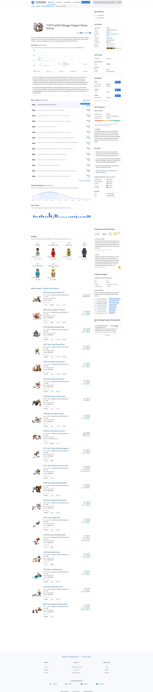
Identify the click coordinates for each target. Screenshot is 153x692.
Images (78, 32)
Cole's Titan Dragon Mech (102, 309)
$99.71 (88, 382)
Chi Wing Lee (103, 172)
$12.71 (88, 572)
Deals (46, 672)
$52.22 (88, 451)
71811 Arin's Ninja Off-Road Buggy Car (56, 448)
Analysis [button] (68, 2)
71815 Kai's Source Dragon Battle (54, 535)
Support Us (77, 672)
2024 (47, 296)
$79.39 (88, 417)
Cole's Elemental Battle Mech (103, 305)
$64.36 (88, 365)
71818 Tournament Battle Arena (54, 362)
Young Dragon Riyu (101, 311)
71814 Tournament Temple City (53, 292)
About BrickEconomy (76, 667)
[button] (85, 47)
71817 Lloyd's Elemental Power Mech (55, 466)
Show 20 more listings (84, 180)
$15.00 (88, 555)
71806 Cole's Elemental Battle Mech (55, 483)
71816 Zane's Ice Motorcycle (52, 569)
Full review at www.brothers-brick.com (103, 250)
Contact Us (76, 670)
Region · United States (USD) (71, 656)
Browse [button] (52, 2)
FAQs (107, 667)
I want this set (80, 305)
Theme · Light (87, 656)
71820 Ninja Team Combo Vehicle (54, 396)
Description (86, 32)
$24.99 (88, 520)
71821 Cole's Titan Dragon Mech (54, 344)
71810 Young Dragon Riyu (52, 517)
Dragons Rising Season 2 (48, 6)
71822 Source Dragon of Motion (54, 310)
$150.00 (88, 330)
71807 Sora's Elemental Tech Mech (54, 500)
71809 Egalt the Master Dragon (53, 414)
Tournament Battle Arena (102, 307)
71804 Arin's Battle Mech (51, 552)
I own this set (80, 303)
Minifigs (46, 670)
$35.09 (88, 486)
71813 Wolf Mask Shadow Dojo (53, 327)
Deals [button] (60, 2)
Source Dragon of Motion (102, 313)
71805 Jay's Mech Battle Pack (53, 587)
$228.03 (88, 313)
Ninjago (38, 6)
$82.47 (88, 400)
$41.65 (88, 537)
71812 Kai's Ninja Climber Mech (53, 379)
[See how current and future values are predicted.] (120, 72)
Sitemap (107, 672)
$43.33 (88, 468)
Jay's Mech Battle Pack (102, 299)
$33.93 (88, 503)
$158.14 (88, 347)
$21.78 (88, 590)
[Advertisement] (61, 14)
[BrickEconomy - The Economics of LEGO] (38, 2)
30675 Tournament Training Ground (55, 604)
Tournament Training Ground (103, 301)
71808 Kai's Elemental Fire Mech (54, 431)
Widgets (107, 670)
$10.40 (88, 606)
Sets (33, 6)
